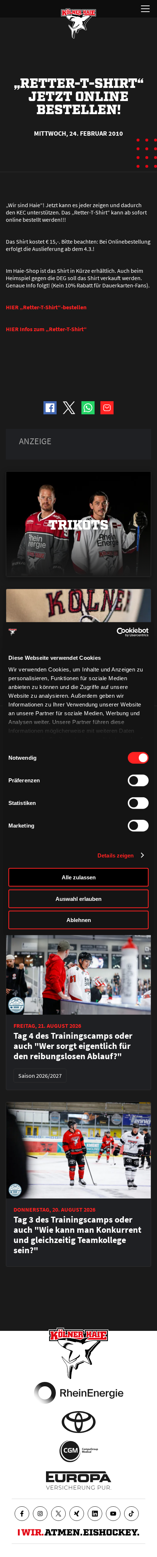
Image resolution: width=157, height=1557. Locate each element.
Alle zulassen (79, 877)
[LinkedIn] (95, 1513)
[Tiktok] (131, 1513)
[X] (58, 1513)
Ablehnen (78, 920)
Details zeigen (115, 855)
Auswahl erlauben (78, 898)
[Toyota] (78, 1422)
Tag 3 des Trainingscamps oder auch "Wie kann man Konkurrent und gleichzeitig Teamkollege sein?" (77, 1235)
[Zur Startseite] (78, 23)
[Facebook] (22, 1513)
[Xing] (76, 1513)
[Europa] (78, 1480)
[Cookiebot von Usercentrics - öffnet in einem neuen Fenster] (117, 632)
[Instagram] (40, 1513)
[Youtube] (113, 1513)
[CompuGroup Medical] (78, 1451)
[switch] (138, 780)
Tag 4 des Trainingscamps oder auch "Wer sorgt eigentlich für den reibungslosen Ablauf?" (73, 1046)
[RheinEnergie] (78, 1393)
